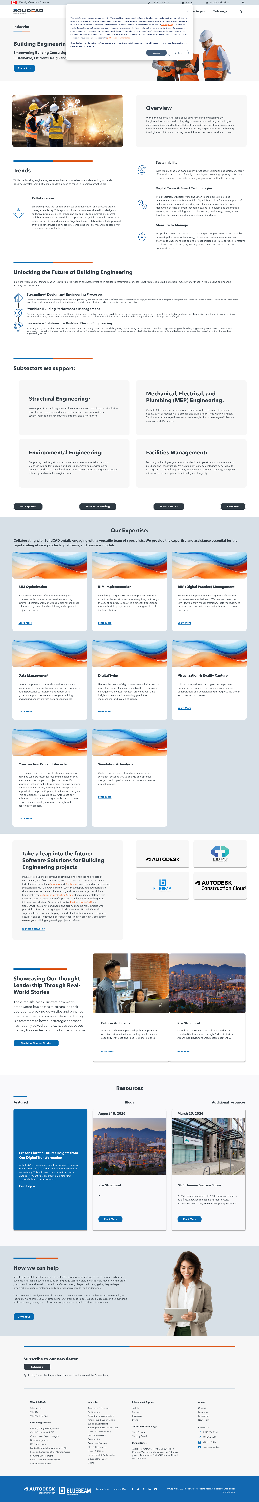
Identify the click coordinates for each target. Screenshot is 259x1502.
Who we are (36, 1408)
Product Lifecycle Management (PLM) (48, 1448)
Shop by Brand (139, 1436)
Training (136, 1408)
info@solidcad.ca (211, 1447)
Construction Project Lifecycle (44, 1436)
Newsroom (203, 1420)
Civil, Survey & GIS (97, 1436)
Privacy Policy (167, 24)
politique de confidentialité (118, 38)
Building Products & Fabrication (103, 1428)
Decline (178, 53)
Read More (107, 1051)
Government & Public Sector (101, 1455)
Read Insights (27, 1186)
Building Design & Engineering (45, 1429)
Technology (220, 11)
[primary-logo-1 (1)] (162, 859)
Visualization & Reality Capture (45, 1460)
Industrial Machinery (98, 1459)
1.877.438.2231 (210, 1433)
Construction (94, 1439)
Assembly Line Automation (101, 1416)
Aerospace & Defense (98, 1408)
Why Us (34, 1412)
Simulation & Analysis (40, 1464)
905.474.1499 (209, 1437)
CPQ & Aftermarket (97, 1447)
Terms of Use (119, 1489)
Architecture (94, 1412)
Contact (202, 1408)
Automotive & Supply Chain (101, 1420)
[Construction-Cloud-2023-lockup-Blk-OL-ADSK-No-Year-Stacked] (220, 885)
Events (135, 1420)
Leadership (203, 1416)
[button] (241, 11)
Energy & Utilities (96, 1451)
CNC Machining (38, 1444)
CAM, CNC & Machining (99, 1432)
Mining (91, 1463)
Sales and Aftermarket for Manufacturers (50, 1452)
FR (243, 2)
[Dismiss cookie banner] (188, 11)
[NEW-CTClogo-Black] (220, 854)
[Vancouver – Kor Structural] (207, 983)
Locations (203, 1412)
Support (136, 1412)
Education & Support (193, 11)
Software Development (41, 1456)
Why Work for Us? (39, 1416)
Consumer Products (97, 1443)
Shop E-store (138, 1433)
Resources (137, 1416)
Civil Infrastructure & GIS (42, 1433)
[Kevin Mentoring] (131, 983)
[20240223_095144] (208, 1146)
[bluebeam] (163, 885)
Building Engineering (98, 1424)
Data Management (39, 1440)
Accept (156, 53)
